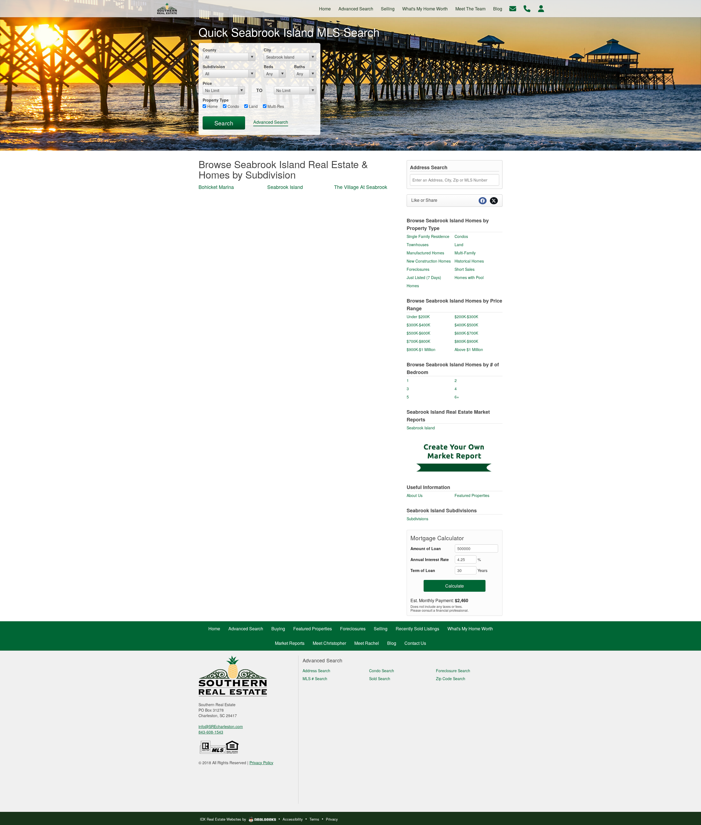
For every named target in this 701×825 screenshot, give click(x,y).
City (267, 50)
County (209, 50)
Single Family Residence (428, 236)
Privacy (332, 819)
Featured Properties (472, 495)
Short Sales (465, 269)
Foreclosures (418, 269)
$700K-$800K (418, 341)
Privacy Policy (261, 762)
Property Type (216, 100)
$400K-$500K (466, 324)
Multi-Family (465, 252)
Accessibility (293, 819)
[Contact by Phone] (527, 8)
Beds (268, 66)
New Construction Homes (429, 261)
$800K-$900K (466, 341)
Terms (314, 819)
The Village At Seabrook (360, 186)
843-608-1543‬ (211, 732)
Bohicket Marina (216, 186)
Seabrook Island (285, 186)
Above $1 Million (469, 349)
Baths (299, 66)
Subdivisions (417, 518)
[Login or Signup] (541, 8)
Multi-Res (275, 106)
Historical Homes (469, 261)
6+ (457, 396)
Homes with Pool (469, 277)
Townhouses (418, 244)
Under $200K (418, 316)
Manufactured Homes (425, 252)
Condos (461, 236)
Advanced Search (270, 122)
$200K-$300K (466, 316)
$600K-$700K (466, 333)
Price (207, 83)
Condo (232, 106)
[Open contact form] (512, 8)
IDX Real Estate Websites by (223, 819)
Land (253, 106)
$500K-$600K (418, 333)
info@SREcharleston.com (221, 726)
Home (212, 106)
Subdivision (214, 66)
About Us (415, 495)
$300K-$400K (418, 324)
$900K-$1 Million (421, 349)
